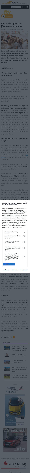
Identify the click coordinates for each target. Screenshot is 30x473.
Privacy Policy (24, 270)
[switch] (24, 236)
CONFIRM (9, 264)
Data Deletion (5, 270)
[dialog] (15, 236)
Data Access (15, 270)
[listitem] (15, 232)
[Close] (26, 203)
